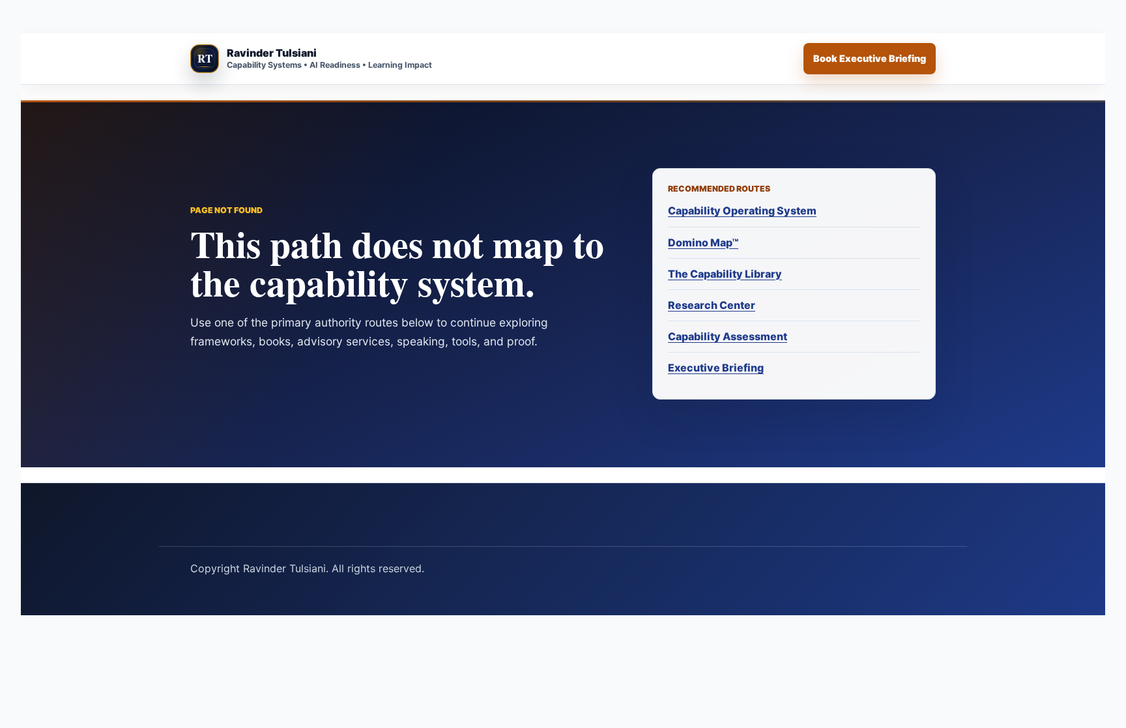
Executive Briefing (716, 367)
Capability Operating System (742, 210)
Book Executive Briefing (869, 58)
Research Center (711, 305)
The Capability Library (725, 273)
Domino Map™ (703, 242)
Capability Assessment (727, 336)
